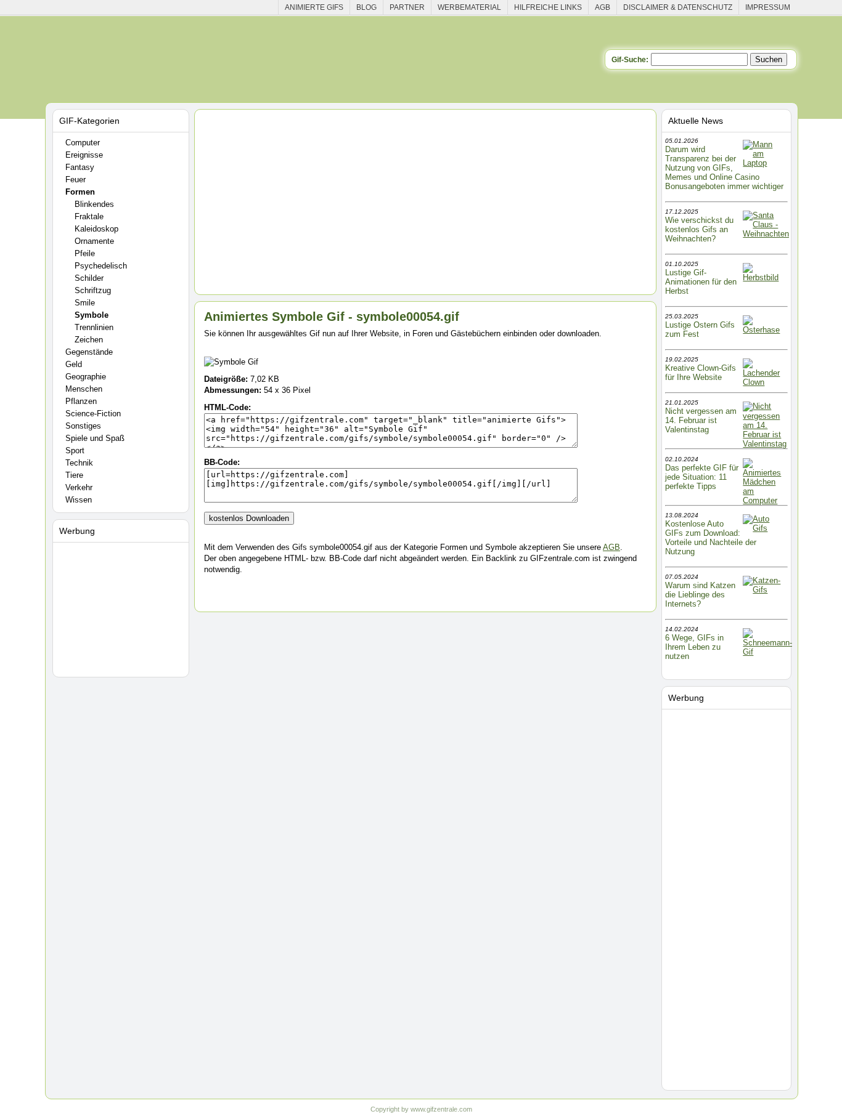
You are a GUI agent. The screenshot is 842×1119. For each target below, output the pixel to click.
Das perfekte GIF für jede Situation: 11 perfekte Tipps (701, 477)
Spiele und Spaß (95, 438)
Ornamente (94, 241)
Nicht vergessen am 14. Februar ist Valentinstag (701, 420)
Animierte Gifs (314, 7)
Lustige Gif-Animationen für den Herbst (701, 282)
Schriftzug (93, 290)
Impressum (767, 7)
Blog (366, 7)
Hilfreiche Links (548, 7)
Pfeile (85, 253)
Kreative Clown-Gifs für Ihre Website (700, 372)
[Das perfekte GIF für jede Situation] (764, 500)
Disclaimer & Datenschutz (677, 7)
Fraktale (89, 216)
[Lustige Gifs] (767, 651)
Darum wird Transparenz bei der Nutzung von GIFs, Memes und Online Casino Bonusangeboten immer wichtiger (724, 168)
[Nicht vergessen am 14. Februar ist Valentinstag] (765, 443)
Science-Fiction (93, 413)
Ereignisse (84, 155)
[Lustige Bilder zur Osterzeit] (764, 329)
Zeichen (89, 339)
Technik (79, 462)
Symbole (91, 315)
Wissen (78, 499)
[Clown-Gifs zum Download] (764, 382)
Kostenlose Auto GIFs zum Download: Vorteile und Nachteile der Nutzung (710, 537)
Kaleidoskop (96, 228)
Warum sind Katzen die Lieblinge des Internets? (700, 594)
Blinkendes (94, 204)
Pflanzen (81, 401)
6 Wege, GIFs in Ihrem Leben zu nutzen (694, 647)
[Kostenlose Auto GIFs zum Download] (764, 528)
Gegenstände (89, 352)
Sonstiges (83, 425)
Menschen (83, 389)
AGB (602, 7)
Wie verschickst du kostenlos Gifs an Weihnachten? (699, 229)
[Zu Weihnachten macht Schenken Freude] (766, 233)
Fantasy (79, 167)
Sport (74, 450)
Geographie (85, 376)
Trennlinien (94, 327)
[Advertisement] (122, 607)
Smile (85, 302)
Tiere (74, 475)
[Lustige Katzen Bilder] (764, 589)
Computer (82, 142)
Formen (80, 191)
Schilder (89, 278)
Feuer (75, 179)
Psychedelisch (101, 265)
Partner (407, 7)
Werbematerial (469, 7)
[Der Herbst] (764, 277)
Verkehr (78, 487)
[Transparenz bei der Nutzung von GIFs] (764, 163)
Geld (73, 364)
